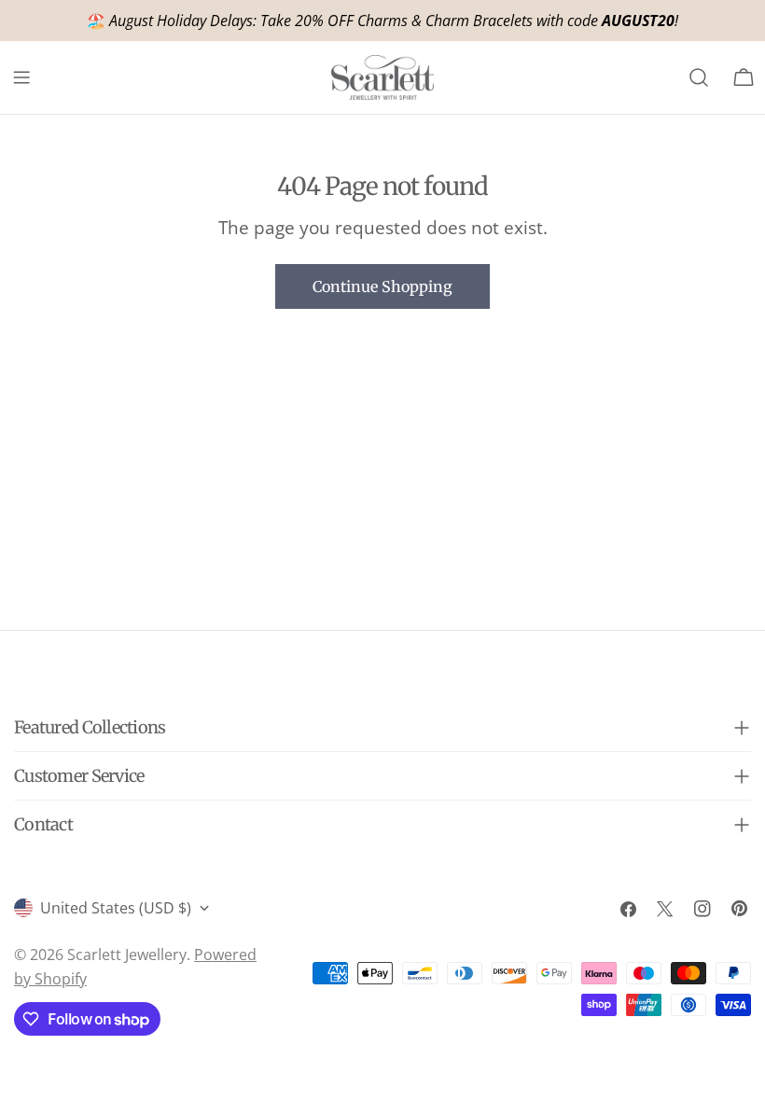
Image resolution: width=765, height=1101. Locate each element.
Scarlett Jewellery (127, 954)
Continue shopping (382, 286)
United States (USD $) (115, 908)
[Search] (698, 77)
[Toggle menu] (21, 77)
